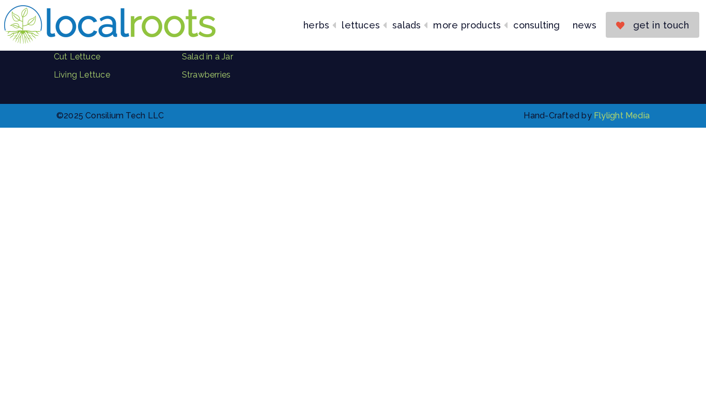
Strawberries (206, 75)
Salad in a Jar (207, 57)
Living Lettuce (82, 75)
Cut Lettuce (77, 57)
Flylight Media (622, 115)
